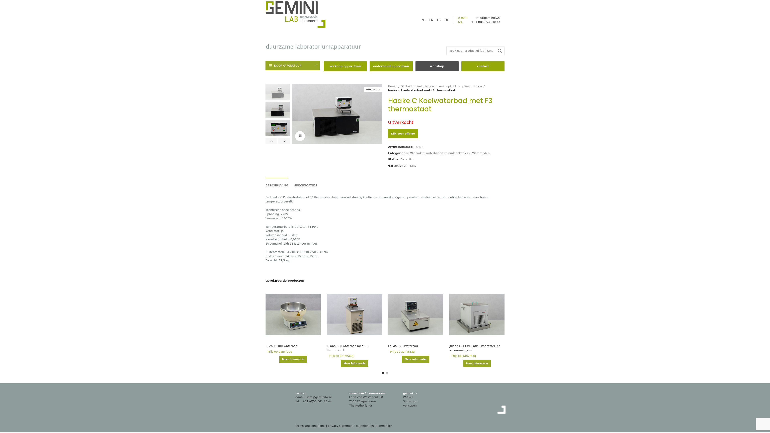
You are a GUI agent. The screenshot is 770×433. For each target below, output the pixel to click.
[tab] (276, 183)
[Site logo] (295, 15)
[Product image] (293, 314)
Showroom (410, 401)
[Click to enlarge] (300, 136)
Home (392, 86)
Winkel (408, 397)
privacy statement (341, 425)
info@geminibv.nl (488, 17)
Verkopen (410, 405)
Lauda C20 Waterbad (403, 346)
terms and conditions (310, 425)
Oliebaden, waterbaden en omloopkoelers (431, 86)
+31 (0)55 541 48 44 (317, 401)
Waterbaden (473, 86)
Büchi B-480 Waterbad (281, 346)
